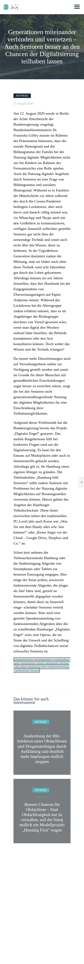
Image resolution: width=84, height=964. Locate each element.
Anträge (22, 95)
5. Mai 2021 (40, 797)
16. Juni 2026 (40, 729)
